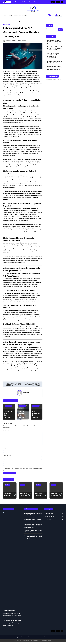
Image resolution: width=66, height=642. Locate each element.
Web (4, 461)
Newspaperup (39, 637)
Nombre (5, 448)
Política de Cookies (35, 640)
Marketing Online (17, 15)
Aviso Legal (16, 640)
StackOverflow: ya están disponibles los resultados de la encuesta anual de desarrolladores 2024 (54, 55)
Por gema (8, 40)
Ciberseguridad (25, 15)
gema (27, 392)
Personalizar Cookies (46, 640)
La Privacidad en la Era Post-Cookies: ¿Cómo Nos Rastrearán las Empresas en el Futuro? (54, 68)
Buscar (50, 25)
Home (5, 15)
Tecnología (10, 15)
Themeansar (47, 637)
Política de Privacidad (25, 640)
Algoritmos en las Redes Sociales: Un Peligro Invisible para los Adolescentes (54, 42)
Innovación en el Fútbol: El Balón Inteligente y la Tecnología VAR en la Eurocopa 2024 (54, 48)
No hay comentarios (22, 40)
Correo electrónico (8, 455)
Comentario (6, 430)
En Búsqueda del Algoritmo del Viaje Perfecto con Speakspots (54, 62)
